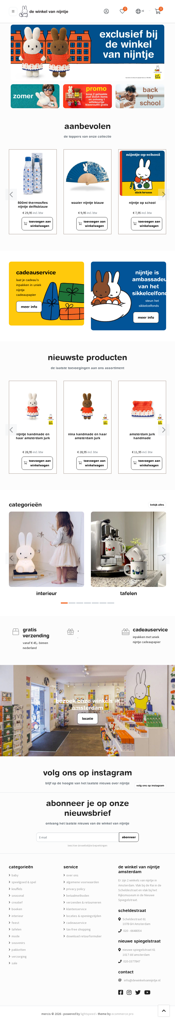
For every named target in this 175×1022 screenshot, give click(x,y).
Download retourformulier (84, 936)
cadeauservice (76, 923)
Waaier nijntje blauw (87, 203)
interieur (46, 593)
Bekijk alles (157, 504)
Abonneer (129, 837)
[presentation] (11, 194)
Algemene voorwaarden (82, 882)
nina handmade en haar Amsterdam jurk (87, 436)
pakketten (18, 950)
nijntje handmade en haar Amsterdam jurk (33, 436)
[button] (139, 11)
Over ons (72, 875)
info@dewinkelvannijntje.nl (142, 980)
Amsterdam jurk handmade (142, 436)
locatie (87, 718)
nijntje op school (142, 203)
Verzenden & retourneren (83, 902)
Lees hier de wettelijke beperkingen (87, 845)
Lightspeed (88, 1014)
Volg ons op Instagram (150, 785)
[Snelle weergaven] (49, 156)
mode (15, 936)
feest (15, 923)
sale (14, 963)
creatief (17, 902)
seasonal (17, 895)
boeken (16, 909)
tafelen (128, 593)
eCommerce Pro (122, 1014)
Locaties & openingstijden (83, 916)
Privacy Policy (75, 889)
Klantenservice (76, 909)
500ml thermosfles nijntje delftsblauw (33, 204)
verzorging (19, 956)
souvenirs (18, 943)
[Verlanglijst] (16, 223)
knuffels (16, 889)
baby (14, 875)
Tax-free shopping (78, 929)
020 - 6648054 (132, 931)
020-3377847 (131, 961)
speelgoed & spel (23, 882)
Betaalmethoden (77, 895)
